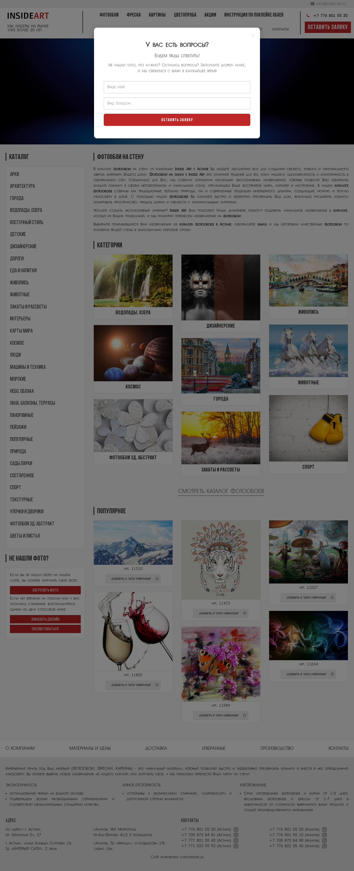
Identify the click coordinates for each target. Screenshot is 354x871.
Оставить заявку (177, 120)
